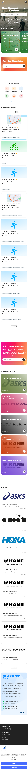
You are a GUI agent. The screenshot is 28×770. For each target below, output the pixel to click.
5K (6, 96)
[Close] (26, 746)
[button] (10, 42)
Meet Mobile (5, 739)
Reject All (14, 763)
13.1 (14, 89)
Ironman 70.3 (12, 19)
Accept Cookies (14, 767)
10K (9, 22)
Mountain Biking (16, 22)
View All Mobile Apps (7, 741)
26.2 (7, 89)
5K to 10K (4, 737)
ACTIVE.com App (6, 734)
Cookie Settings (14, 759)
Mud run (19, 19)
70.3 (21, 96)
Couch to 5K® (5, 736)
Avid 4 (24, 19)
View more (13, 102)
